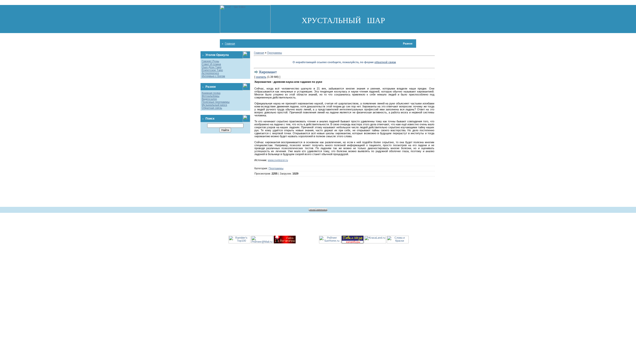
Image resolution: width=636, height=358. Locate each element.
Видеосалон (209, 98)
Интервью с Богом (213, 76)
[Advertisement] (318, 36)
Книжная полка (211, 92)
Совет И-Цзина (211, 64)
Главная (230, 43)
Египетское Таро (212, 70)
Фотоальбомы (210, 95)
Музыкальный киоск (214, 104)
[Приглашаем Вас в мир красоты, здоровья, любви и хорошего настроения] (375, 242)
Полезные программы (216, 101)
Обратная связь (212, 107)
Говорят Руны (210, 61)
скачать (261, 76)
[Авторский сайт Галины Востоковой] (398, 242)
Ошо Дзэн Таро (211, 67)
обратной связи (385, 62)
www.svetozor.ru (278, 160)
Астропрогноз (210, 73)
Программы (274, 52)
